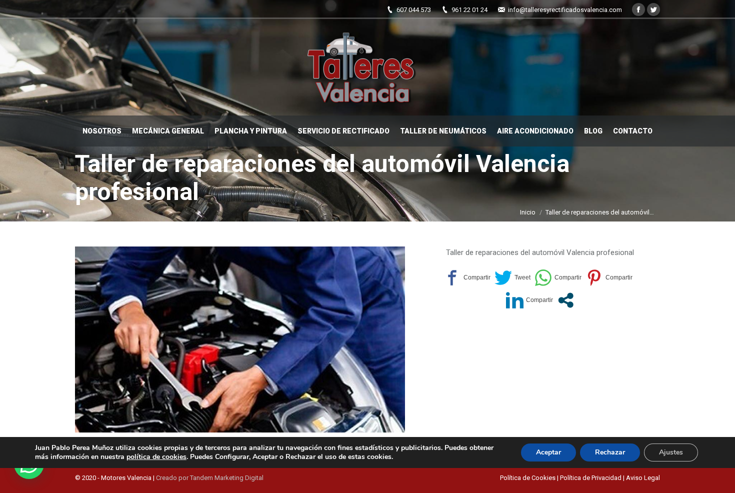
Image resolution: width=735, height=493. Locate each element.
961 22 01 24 (470, 10)
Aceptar (548, 452)
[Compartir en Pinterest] (609, 277)
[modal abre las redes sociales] (565, 300)
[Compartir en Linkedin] (529, 300)
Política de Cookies (528, 478)
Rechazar (610, 452)
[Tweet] (512, 277)
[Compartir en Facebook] (467, 277)
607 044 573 (413, 10)
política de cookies (156, 457)
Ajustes (671, 452)
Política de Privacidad (591, 478)
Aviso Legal (643, 478)
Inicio (528, 212)
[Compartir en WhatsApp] (558, 277)
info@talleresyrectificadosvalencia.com (565, 10)
